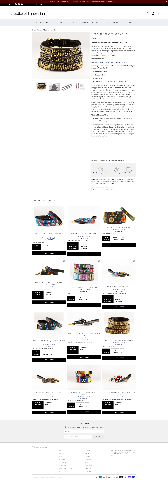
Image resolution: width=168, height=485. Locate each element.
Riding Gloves (88, 468)
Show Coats (88, 450)
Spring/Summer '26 (112, 22)
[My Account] (153, 14)
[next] (86, 55)
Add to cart (49, 253)
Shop (118, 181)
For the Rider (51, 22)
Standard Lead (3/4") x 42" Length (118, 298)
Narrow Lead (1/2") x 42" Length (107, 298)
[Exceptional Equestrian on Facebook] (13, 5)
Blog (60, 471)
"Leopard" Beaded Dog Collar (46, 30)
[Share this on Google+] (107, 189)
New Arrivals (39, 22)
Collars (109, 179)
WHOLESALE (110, 183)
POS (49, 477)
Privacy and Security (63, 462)
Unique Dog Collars (100, 183)
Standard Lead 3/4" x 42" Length (83, 245)
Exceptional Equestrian (41, 477)
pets (114, 181)
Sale (122, 22)
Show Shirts (88, 456)
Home (34, 30)
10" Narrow (80, 298)
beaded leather (101, 179)
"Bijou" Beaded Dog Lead (119, 271)
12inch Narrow (124, 238)
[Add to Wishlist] (64, 207)
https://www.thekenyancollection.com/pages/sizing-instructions (112, 62)
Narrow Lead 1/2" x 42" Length (72, 245)
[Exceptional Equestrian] (27, 13)
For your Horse (65, 22)
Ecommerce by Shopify (57, 477)
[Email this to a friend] (111, 189)
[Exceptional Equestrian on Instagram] (19, 5)
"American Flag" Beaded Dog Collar (49, 218)
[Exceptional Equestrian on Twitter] (10, 5)
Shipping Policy (62, 465)
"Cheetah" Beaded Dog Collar (119, 325)
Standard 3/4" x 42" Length (48, 294)
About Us (61, 450)
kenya (123, 179)
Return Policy (62, 459)
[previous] (35, 55)
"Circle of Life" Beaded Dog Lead (119, 377)
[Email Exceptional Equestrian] (22, 5)
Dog (113, 179)
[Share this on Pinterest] (102, 189)
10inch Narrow (115, 238)
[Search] (148, 14)
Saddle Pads (88, 471)
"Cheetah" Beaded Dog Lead (49, 377)
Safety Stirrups (88, 465)
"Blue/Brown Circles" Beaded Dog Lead (84, 321)
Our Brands (97, 22)
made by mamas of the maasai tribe (102, 181)
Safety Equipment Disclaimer (66, 468)
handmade (118, 179)
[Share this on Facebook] (98, 189)
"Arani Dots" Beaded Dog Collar (119, 215)
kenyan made (130, 179)
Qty (92, 141)
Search (60, 456)
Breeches (87, 453)
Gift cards (130, 22)
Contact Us (61, 453)
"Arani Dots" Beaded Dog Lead (49, 269)
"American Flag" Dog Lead (84, 218)
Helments (87, 462)
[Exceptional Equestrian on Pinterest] (16, 5)
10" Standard (37, 246)
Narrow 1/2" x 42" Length (37, 294)
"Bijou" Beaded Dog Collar (84, 272)
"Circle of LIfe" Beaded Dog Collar (84, 377)
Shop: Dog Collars (125, 181)
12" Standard (47, 246)
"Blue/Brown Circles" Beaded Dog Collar (49, 325)
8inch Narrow (106, 238)
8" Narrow (71, 298)
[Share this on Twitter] (93, 189)
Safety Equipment (82, 22)
